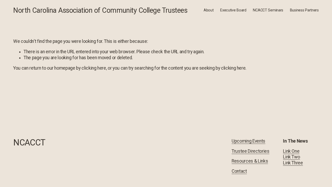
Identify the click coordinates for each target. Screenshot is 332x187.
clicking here (93, 68)
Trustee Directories (250, 151)
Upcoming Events (248, 141)
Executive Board (233, 10)
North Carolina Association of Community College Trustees (100, 10)
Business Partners (304, 10)
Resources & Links (250, 161)
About (209, 10)
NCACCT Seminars (268, 10)
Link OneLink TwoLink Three (293, 157)
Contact (239, 171)
